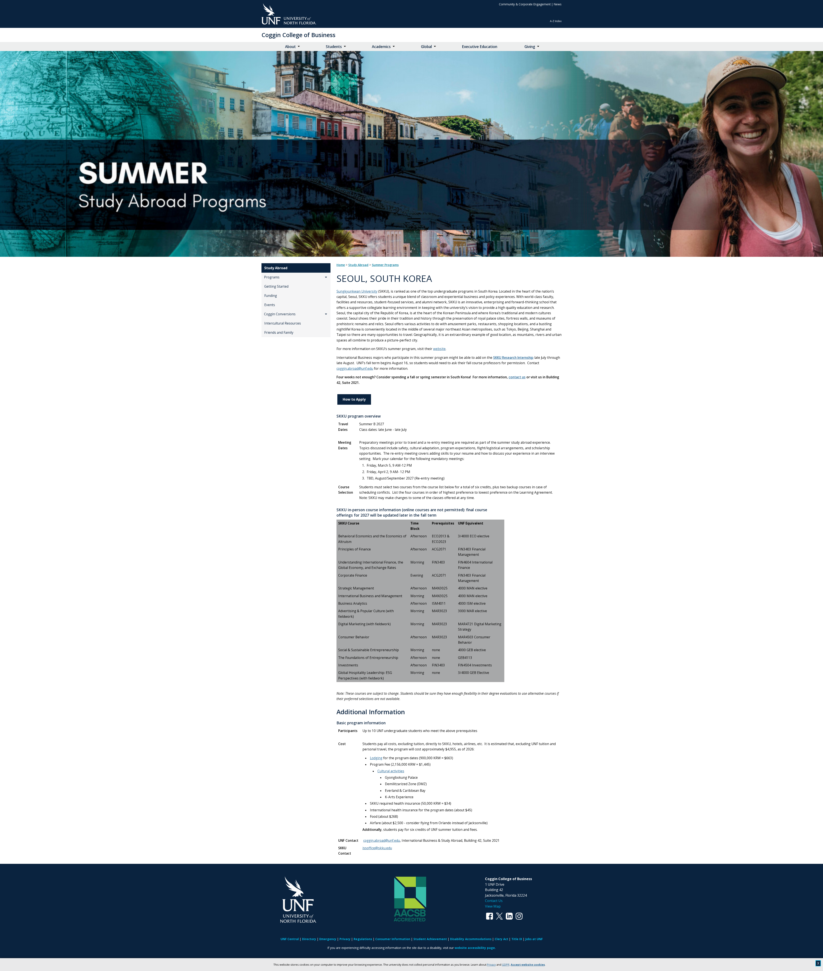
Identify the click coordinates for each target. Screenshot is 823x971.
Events (269, 305)
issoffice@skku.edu (377, 848)
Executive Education (479, 46)
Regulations (363, 939)
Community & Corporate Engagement (525, 4)
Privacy (491, 964)
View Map (493, 906)
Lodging (376, 758)
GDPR (505, 964)
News (558, 4)
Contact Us (494, 900)
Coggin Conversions (280, 314)
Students (334, 46)
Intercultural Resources (282, 323)
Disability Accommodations (470, 939)
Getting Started (276, 286)
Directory (309, 939)
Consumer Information (392, 939)
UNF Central (290, 939)
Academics (381, 46)
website (439, 349)
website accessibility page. (475, 948)
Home (340, 265)
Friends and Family (278, 332)
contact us (517, 377)
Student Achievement (430, 939)
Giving (529, 46)
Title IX (516, 939)
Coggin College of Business (298, 35)
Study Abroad (275, 268)
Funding (270, 295)
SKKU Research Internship (513, 357)
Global (426, 46)
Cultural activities (390, 771)
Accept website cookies (528, 964)
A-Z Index (556, 21)
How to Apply (354, 399)
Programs (271, 277)
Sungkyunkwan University (356, 291)
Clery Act (501, 939)
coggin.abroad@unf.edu (354, 368)
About (290, 46)
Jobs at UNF (534, 939)
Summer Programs (385, 265)
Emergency (327, 939)
